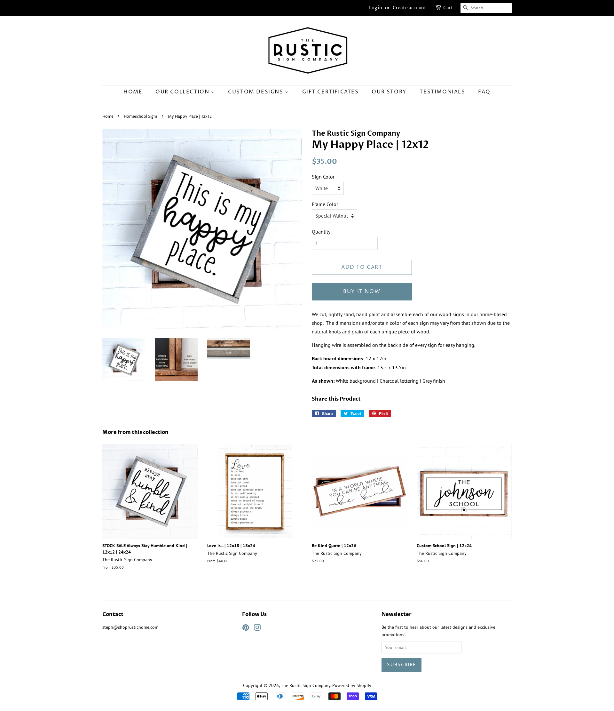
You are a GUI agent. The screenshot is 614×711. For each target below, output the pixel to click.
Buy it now (361, 291)
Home (132, 91)
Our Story (389, 91)
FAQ (484, 91)
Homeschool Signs (141, 116)
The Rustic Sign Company (305, 685)
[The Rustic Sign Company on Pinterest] (245, 629)
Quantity (321, 231)
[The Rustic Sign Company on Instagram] (257, 629)
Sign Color (323, 176)
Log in (375, 8)
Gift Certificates (330, 91)
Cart (448, 8)
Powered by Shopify (351, 685)
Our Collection (183, 91)
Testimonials (442, 91)
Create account (409, 8)
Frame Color (325, 204)
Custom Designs (256, 91)
